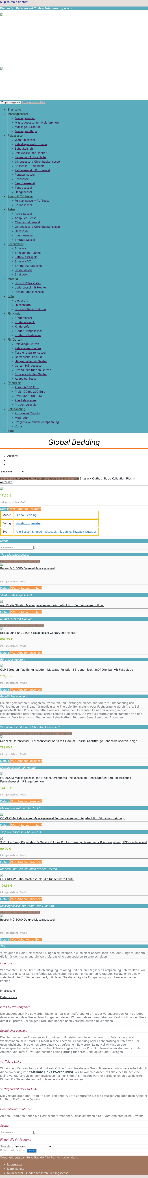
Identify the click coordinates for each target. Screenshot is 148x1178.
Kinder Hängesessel (28, 331)
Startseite (14, 109)
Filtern (32, 1150)
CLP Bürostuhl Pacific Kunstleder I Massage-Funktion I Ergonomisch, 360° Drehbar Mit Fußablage (66, 669)
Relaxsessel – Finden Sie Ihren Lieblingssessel (38, 1173)
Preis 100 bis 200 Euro (30, 391)
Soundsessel (23, 205)
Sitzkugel (21, 274)
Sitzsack (20, 248)
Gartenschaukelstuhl (29, 357)
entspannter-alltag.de (29, 1157)
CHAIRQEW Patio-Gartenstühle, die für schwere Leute (37, 879)
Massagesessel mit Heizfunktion (37, 122)
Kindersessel (23, 318)
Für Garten (15, 339)
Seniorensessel (25, 183)
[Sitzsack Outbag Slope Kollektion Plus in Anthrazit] (1, 489)
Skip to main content (14, 2)
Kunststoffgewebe (28, 523)
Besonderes (15, 244)
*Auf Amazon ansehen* (26, 652)
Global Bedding (26, 515)
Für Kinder (14, 313)
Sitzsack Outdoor (84, 531)
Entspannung (16, 409)
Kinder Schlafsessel (28, 335)
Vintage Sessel (25, 239)
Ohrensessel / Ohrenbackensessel (37, 161)
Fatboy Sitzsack (26, 257)
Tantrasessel (23, 187)
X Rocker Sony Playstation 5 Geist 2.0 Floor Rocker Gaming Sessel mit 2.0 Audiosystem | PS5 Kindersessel (73, 842)
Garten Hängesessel (28, 365)
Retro (11, 209)
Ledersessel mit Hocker (31, 287)
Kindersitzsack (25, 322)
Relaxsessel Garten (28, 348)
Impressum (7, 990)
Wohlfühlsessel (25, 140)
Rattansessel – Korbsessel (32, 170)
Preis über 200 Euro (28, 396)
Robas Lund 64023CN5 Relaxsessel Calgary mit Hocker (38, 632)
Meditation (22, 417)
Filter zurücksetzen (13, 1150)
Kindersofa (22, 326)
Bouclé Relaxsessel (28, 283)
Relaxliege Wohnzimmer (31, 144)
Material (13, 279)
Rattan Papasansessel (29, 292)
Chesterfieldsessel (27, 222)
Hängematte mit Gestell (31, 361)
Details (4, 509)
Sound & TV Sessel (20, 196)
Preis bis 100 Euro (27, 387)
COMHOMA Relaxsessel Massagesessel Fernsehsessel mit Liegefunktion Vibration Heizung (62, 818)
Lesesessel (22, 179)
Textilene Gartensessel (30, 352)
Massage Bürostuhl (28, 127)
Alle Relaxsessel (25, 400)
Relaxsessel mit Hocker (31, 153)
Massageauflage (26, 131)
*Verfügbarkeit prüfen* (25, 509)
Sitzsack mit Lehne (28, 252)
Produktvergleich (26, 404)
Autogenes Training (28, 413)
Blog (11, 430)
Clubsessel (22, 231)
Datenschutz (8, 997)
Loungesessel (24, 235)
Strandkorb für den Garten (33, 370)
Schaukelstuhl (24, 148)
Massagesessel (18, 114)
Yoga (18, 426)
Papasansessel (25, 174)
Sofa (11, 296)
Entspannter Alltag (34, 102)
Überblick (14, 383)
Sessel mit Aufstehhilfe (30, 157)
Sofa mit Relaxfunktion (30, 309)
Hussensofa (23, 305)
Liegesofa (21, 300)
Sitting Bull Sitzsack (28, 266)
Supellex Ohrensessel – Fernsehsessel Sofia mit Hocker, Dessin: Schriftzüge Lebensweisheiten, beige (68, 741)
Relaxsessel (15, 135)
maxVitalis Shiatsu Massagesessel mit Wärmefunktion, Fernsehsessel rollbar (52, 605)
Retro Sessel (23, 213)
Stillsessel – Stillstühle (30, 166)
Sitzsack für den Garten (31, 374)
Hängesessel (23, 192)
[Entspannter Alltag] (67, 62)
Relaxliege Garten (27, 344)
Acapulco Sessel (26, 218)
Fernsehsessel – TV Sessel (32, 200)
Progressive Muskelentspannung (37, 422)
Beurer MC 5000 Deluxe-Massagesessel (27, 568)
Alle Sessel (23, 531)
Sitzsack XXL (23, 261)
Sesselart (6, 1146)
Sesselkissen (23, 270)
